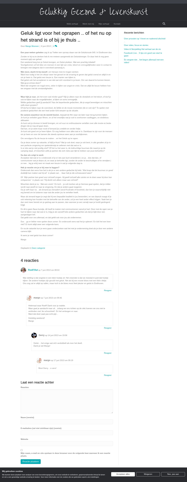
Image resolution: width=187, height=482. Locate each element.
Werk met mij (88, 24)
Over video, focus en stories (136, 45)
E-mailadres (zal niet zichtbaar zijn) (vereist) (41, 428)
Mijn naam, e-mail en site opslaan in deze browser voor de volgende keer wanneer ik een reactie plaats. (65, 454)
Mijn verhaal (104, 24)
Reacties (25, 387)
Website (24, 439)
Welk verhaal (72, 24)
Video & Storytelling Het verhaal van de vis (142, 49)
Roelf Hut (33, 270)
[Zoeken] (164, 23)
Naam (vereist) (27, 417)
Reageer (108, 290)
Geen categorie (38, 248)
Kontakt (117, 24)
